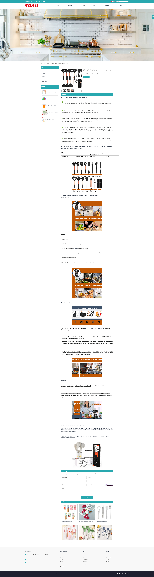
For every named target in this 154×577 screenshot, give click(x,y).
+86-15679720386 (41, 1)
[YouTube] (125, 574)
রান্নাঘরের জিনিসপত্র (50, 63)
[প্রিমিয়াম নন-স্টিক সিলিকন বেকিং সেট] (105, 532)
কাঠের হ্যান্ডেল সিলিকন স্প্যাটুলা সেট (67, 521)
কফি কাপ (43, 78)
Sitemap (109, 557)
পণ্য (83, 5)
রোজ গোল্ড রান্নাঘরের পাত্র (65, 63)
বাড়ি (58, 5)
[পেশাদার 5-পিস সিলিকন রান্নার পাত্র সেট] (88, 532)
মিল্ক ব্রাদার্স (43, 76)
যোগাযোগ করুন (107, 5)
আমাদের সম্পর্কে (70, 5)
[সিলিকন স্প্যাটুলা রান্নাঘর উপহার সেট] (105, 511)
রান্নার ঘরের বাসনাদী (57, 63)
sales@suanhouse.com (30, 1)
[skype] (123, 574)
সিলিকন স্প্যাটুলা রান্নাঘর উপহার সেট (102, 521)
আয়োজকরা (43, 73)
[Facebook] (117, 574)
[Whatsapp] (128, 574)
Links (108, 554)
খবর (93, 5)
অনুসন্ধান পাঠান (86, 77)
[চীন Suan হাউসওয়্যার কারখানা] (31, 5)
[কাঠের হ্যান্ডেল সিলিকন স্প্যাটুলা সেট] (70, 511)
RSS (108, 559)
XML (108, 561)
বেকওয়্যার (43, 70)
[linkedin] (120, 574)
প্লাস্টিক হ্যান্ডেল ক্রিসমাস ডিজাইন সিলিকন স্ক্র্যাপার (86, 521)
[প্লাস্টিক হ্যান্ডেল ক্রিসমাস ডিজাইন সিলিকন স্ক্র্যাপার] (88, 511)
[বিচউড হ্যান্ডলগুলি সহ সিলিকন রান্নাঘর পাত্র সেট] (70, 532)
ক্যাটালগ (121, 5)
